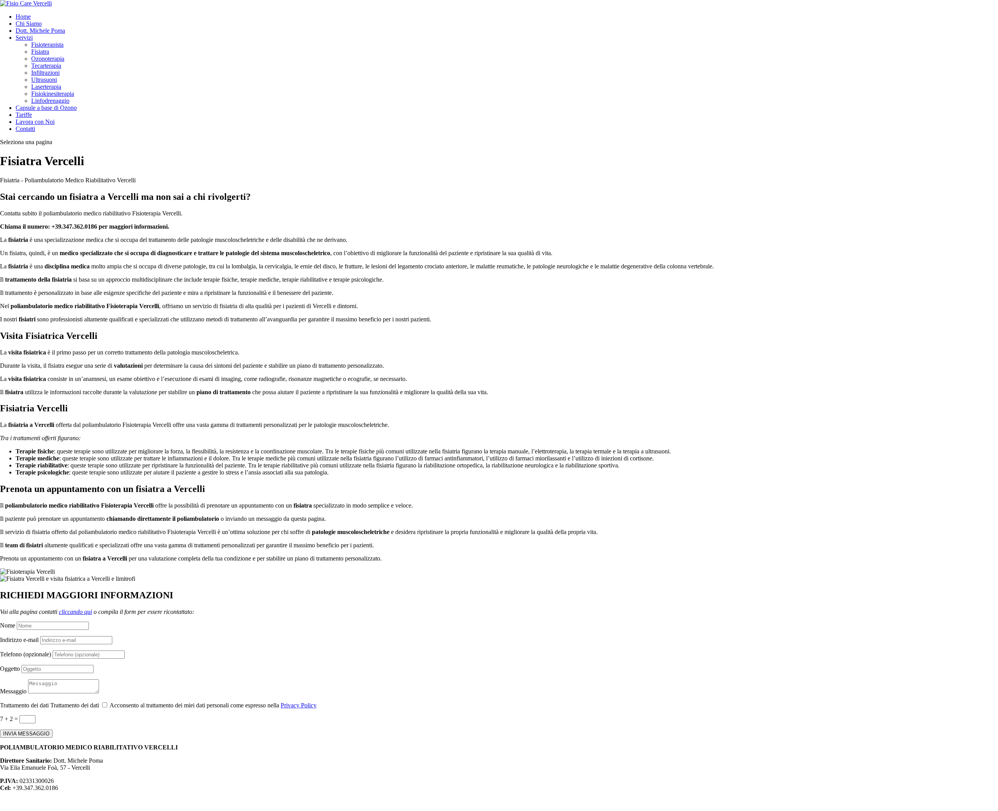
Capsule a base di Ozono (46, 107)
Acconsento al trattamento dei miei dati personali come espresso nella (213, 705)
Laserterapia (46, 86)
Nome (7, 625)
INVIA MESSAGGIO (26, 734)
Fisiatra (40, 51)
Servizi (24, 37)
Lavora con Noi (35, 121)
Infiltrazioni (45, 72)
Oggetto (10, 668)
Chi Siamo (29, 23)
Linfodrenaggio (50, 100)
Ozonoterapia (47, 58)
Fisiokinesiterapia (52, 93)
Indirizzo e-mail (19, 639)
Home (23, 16)
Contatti (25, 128)
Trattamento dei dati (24, 705)
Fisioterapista (47, 44)
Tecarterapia (46, 65)
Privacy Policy (299, 705)
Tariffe (24, 114)
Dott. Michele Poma (40, 30)
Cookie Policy (58, 801)
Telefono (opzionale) (25, 654)
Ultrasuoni (44, 79)
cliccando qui (75, 611)
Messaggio (13, 691)
